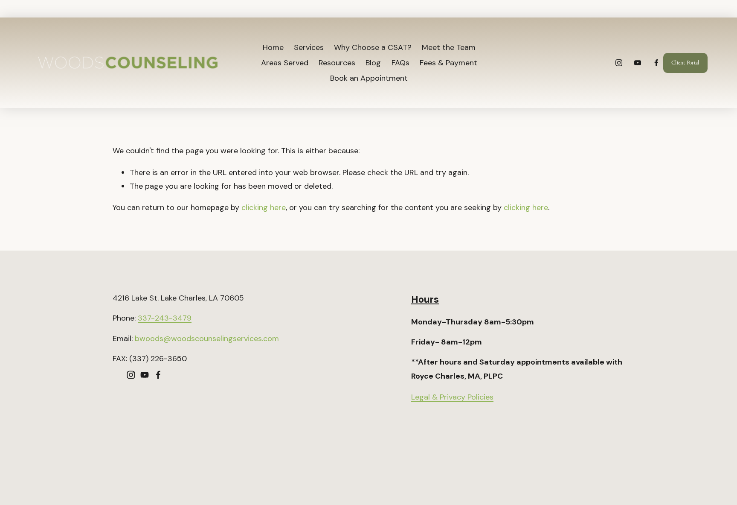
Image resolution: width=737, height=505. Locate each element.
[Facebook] (656, 62)
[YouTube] (637, 62)
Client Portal (685, 63)
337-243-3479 (165, 318)
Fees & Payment (448, 63)
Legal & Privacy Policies (452, 397)
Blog (373, 63)
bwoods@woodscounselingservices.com (207, 338)
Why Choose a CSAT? (373, 47)
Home (273, 47)
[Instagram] (619, 62)
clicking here (263, 207)
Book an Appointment (369, 78)
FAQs (400, 63)
